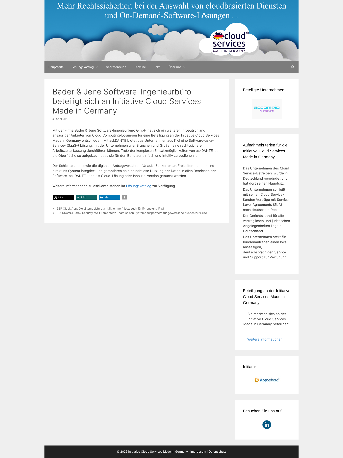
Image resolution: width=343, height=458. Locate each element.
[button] (63, 197)
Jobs (157, 67)
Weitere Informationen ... (266, 339)
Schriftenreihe (116, 67)
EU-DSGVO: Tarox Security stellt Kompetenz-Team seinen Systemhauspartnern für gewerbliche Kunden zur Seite (132, 213)
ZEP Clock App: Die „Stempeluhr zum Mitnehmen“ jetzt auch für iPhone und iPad (110, 208)
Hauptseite (56, 67)
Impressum (198, 451)
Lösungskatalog (83, 67)
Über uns (175, 67)
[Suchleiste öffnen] (293, 67)
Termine (140, 67)
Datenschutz (217, 451)
